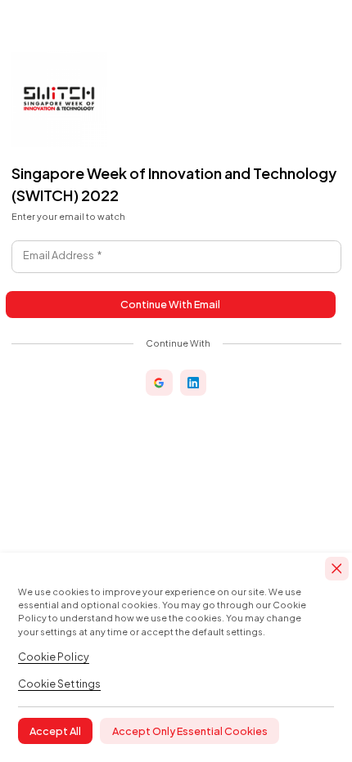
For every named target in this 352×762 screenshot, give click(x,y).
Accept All (55, 730)
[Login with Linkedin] (193, 383)
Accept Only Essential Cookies (190, 730)
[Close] (337, 568)
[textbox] (176, 256)
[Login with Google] (159, 383)
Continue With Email (170, 304)
